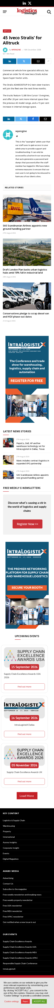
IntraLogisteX (9, 969)
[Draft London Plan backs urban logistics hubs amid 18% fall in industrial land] (27, 252)
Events (6, 853)
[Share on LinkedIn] (9, 61)
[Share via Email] (38, 61)
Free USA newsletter (12, 905)
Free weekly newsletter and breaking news (22, 894)
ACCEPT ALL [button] (39, 1001)
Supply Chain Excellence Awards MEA (20, 952)
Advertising (8, 878)
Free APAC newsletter (13, 916)
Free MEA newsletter (12, 911)
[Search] (49, 11)
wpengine (16, 49)
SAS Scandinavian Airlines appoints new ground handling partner (25, 227)
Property (7, 831)
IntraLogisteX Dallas (24, 724)
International (9, 837)
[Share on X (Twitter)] (24, 61)
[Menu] (5, 11)
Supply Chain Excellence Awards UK (24, 772)
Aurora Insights (10, 842)
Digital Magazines (11, 859)
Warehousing (9, 826)
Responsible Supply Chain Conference (20, 963)
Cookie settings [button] (11, 1001)
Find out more (24, 686)
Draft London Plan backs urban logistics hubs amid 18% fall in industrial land (25, 271)
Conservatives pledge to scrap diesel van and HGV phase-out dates (26, 315)
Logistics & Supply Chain (14, 820)
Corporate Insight (11, 848)
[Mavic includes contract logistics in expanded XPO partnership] (8, 460)
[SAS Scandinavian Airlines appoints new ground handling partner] (27, 208)
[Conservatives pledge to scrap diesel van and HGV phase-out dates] (27, 296)
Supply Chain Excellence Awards (17, 941)
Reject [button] (25, 1001)
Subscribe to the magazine (15, 889)
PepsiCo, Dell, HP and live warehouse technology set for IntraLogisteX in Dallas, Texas (30, 446)
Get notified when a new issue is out (19, 922)
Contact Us (8, 883)
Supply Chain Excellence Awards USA (19, 947)
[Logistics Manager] (27, 11)
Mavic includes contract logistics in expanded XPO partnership (32, 462)
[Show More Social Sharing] (48, 61)
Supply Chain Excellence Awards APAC (20, 958)
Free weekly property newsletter (18, 900)
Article (7, 31)
